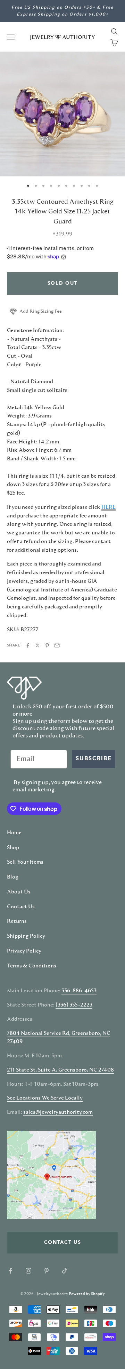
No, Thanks (93, 721)
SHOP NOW (93, 712)
